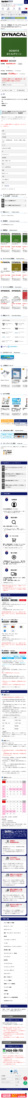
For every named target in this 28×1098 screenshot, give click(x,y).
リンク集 (17, 1082)
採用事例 (4, 105)
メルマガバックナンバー (21, 425)
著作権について (18, 1078)
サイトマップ (18, 1075)
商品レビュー (5, 103)
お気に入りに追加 (8, 90)
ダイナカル (8, 328)
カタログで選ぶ (22, 14)
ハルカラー (8, 337)
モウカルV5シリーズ (21, 324)
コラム (16, 1085)
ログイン (15, 4)
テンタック (21, 341)
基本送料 (4, 60)
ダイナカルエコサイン (9, 333)
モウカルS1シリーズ (9, 324)
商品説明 (4, 97)
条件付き (7, 185)
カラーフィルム (6, 320)
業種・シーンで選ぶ (6, 14)
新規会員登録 (20, 4)
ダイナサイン (21, 328)
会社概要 (3, 1075)
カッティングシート (9, 341)
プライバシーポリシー (6, 1082)
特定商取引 (3, 1078)
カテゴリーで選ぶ (15, 14)
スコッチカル (21, 337)
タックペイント (21, 333)
